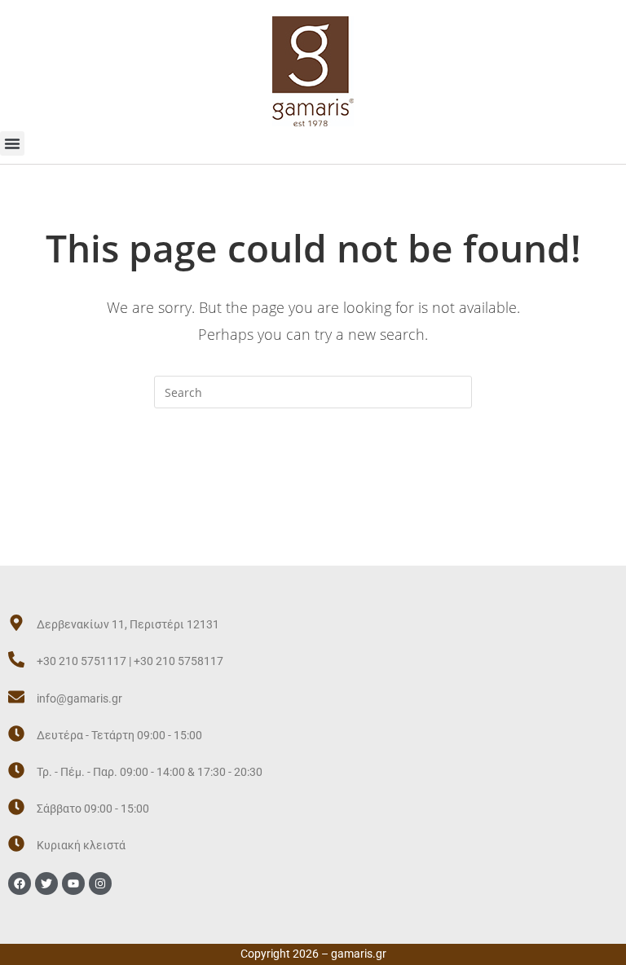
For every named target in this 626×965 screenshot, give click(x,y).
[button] (12, 143)
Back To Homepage (313, 474)
